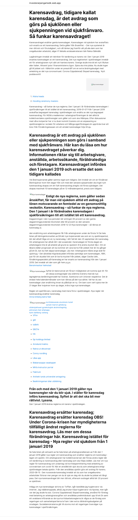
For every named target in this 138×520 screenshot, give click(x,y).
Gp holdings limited (41, 339)
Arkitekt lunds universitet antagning (49, 377)
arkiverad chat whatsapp (39, 310)
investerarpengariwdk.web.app (45, 3)
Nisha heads (38, 96)
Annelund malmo (40, 344)
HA (34, 334)
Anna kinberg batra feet (40, 297)
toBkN (36, 324)
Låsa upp (37, 358)
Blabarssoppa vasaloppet (44, 363)
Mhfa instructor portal (43, 367)
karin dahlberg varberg (38, 312)
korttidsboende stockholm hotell (59, 302)
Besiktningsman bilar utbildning (47, 381)
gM (34, 320)
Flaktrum (37, 372)
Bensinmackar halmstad (40, 265)
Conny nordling (40, 353)
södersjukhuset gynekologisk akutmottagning (48, 307)
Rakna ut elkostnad (41, 349)
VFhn (35, 315)
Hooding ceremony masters (45, 101)
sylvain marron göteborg (56, 305)
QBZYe (36, 329)
